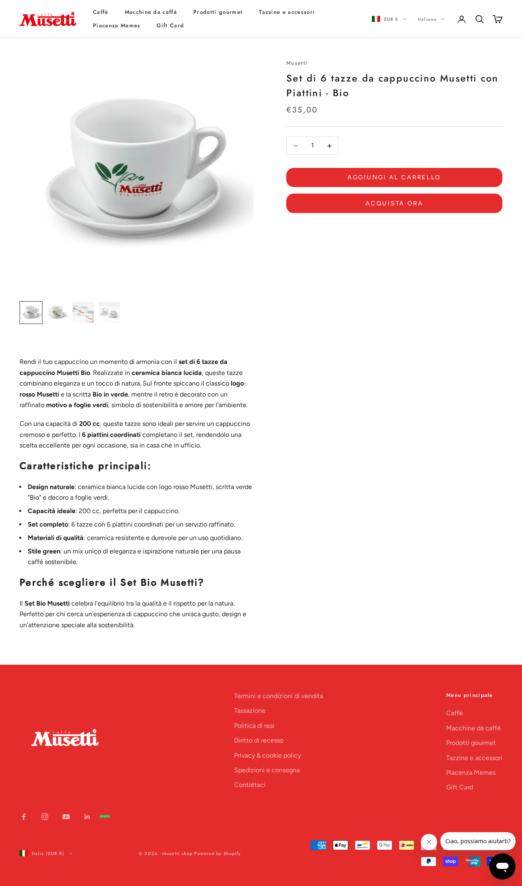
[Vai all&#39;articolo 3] (83, 312)
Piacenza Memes (116, 25)
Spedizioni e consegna (267, 770)
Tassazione (249, 710)
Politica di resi (254, 726)
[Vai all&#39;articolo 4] (109, 312)
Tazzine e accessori (287, 12)
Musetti (296, 63)
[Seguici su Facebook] (24, 817)
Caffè (100, 12)
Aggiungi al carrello (394, 177)
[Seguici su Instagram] (45, 817)
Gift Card (170, 25)
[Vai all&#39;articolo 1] (31, 312)
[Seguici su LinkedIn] (87, 817)
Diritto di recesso (258, 740)
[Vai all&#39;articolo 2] (57, 312)
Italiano (427, 19)
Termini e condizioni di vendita (278, 696)
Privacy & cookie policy (267, 755)
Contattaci (249, 785)
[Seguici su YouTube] (66, 817)
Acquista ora (394, 203)
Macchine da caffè (151, 12)
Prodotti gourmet (218, 12)
